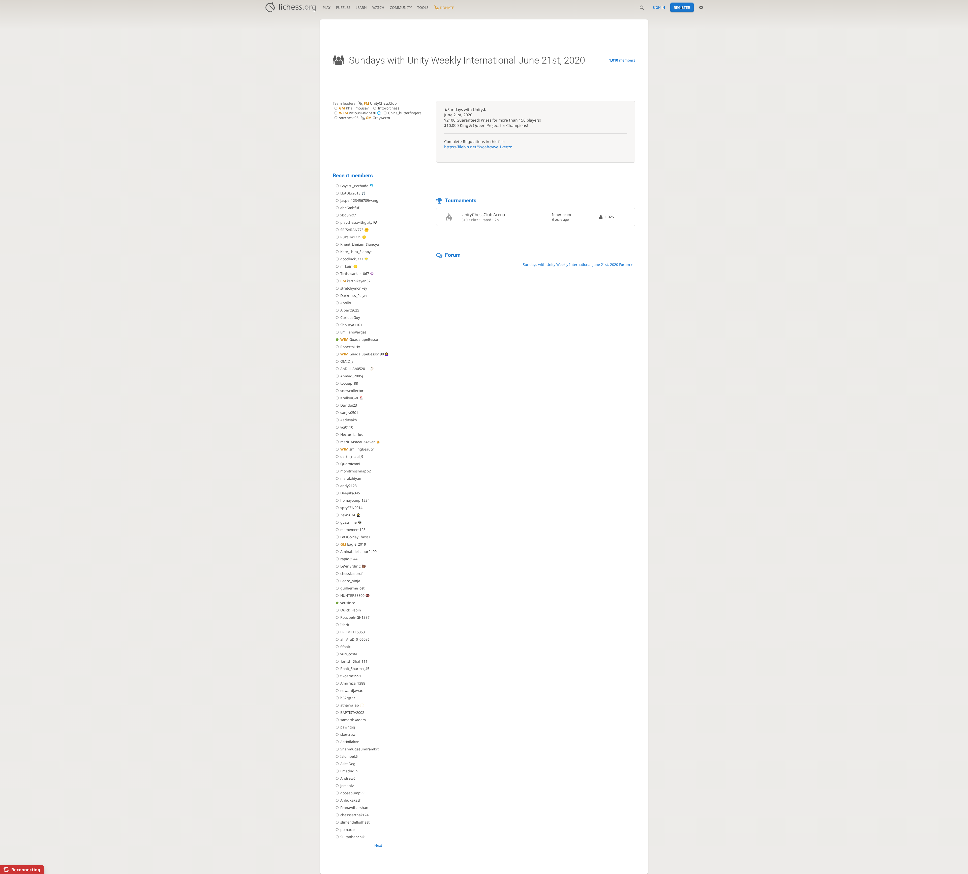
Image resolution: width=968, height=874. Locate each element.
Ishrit (344, 624)
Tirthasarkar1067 (354, 273)
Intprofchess (388, 108)
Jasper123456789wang (359, 200)
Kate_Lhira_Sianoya (356, 251)
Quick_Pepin (350, 610)
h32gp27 (347, 697)
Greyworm (378, 117)
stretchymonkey (353, 288)
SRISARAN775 (352, 229)
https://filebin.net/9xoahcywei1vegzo (478, 147)
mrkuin (346, 266)
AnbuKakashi (351, 800)
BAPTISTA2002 (352, 712)
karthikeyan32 (355, 280)
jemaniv (347, 785)
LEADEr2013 (350, 193)
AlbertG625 (349, 310)
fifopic (345, 646)
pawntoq (347, 727)
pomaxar (347, 829)
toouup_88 (349, 383)
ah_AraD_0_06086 (355, 639)
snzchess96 (348, 117)
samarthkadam (353, 719)
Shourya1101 (351, 324)
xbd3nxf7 (348, 215)
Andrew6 (347, 778)
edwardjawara (352, 690)
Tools (423, 7)
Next (378, 845)
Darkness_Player (354, 295)
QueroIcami (350, 463)
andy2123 (348, 485)
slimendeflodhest (355, 822)
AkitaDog (347, 763)
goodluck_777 (351, 259)
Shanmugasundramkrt (359, 749)
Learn (361, 7)
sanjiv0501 (349, 412)
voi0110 (346, 427)
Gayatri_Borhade (354, 185)
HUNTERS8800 (352, 595)
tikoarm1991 (350, 675)
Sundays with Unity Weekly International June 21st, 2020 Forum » (578, 264)
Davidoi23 (348, 405)
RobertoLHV (350, 346)
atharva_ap (349, 705)
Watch (378, 7)
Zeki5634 (347, 515)
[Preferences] (701, 7)
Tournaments (460, 201)
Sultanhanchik (352, 836)
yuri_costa (348, 654)
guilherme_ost (352, 588)
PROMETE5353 (352, 632)
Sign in (659, 8)
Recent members (353, 176)
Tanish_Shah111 (354, 661)
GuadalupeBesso (359, 339)
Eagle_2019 (353, 544)
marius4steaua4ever (357, 441)
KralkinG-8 (349, 398)
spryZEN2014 (351, 507)
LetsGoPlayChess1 (355, 536)
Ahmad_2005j (351, 376)
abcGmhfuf (349, 207)
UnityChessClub (380, 103)
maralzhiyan (350, 478)
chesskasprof (351, 573)
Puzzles (343, 7)
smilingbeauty (357, 449)
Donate (447, 7)
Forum (453, 255)
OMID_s (346, 361)
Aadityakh (348, 419)
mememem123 (353, 529)
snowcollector (352, 390)
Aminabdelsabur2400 (358, 551)
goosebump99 (352, 793)
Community (401, 7)
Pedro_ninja (350, 580)
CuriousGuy (350, 317)
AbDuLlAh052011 (354, 368)
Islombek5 (349, 756)
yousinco (347, 602)
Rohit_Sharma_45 (354, 668)
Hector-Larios (351, 434)
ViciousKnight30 (357, 112)
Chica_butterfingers (404, 112)
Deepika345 (350, 493)
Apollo (345, 302)
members (622, 60)
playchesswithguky (356, 222)
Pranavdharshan (354, 807)
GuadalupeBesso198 (362, 354)
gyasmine (348, 522)
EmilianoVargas (353, 332)
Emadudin (349, 771)
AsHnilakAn (349, 741)
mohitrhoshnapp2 (355, 471)
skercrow (347, 734)
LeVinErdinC (350, 566)
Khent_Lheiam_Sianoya (359, 244)
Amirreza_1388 (352, 683)
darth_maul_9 (351, 456)
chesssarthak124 (354, 814)
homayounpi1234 (355, 500)
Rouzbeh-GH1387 (355, 617)
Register (682, 8)
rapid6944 (348, 558)
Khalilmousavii (355, 108)
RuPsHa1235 (350, 237)
